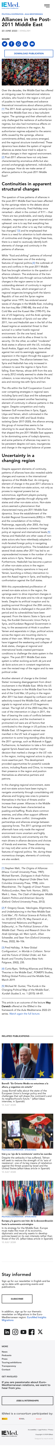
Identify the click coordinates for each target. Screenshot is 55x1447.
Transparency (9, 1366)
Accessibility (32, 1430)
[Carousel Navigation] (4, 76)
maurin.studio (48, 1438)
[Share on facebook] (11, 44)
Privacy (50, 1430)
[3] (19, 231)
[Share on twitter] (4, 44)
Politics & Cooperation (12, 14)
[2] (3, 157)
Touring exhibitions (12, 1362)
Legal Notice (42, 1430)
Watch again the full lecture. (24, 1014)
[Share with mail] (32, 44)
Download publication (29, 53)
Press (4, 1359)
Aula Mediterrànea (34, 14)
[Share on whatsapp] (18, 44)
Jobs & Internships (27, 1400)
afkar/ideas (30, 1079)
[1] (3, 109)
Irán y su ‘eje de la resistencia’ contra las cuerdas (27, 1154)
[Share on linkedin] (25, 44)
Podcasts (6, 1355)
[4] (33, 263)
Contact (6, 1369)
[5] (49, 532)
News (4, 1352)
